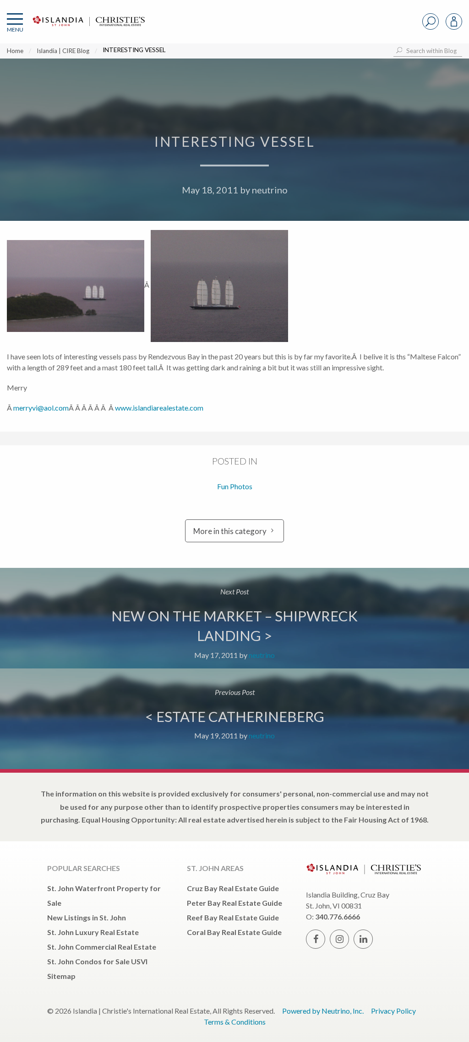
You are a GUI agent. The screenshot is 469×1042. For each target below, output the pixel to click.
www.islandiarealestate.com (159, 407)
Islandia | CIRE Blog (63, 50)
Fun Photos (234, 486)
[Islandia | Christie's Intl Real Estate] (87, 28)
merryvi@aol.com (41, 407)
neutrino (270, 189)
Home (15, 50)
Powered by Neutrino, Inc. (323, 1010)
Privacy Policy (393, 1010)
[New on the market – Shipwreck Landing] (234, 618)
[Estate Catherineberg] (234, 718)
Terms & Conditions (235, 1021)
